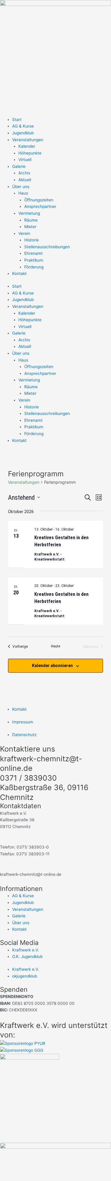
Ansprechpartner (40, 206)
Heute (55, 646)
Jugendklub (23, 132)
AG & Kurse (23, 126)
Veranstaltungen (23, 482)
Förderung (34, 267)
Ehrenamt (33, 253)
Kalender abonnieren (52, 665)
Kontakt (19, 273)
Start (17, 119)
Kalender (26, 146)
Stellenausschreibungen (47, 246)
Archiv (24, 173)
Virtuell (24, 159)
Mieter (30, 226)
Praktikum (33, 260)
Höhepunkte (29, 153)
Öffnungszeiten (38, 200)
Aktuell (24, 179)
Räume (31, 220)
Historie (31, 240)
